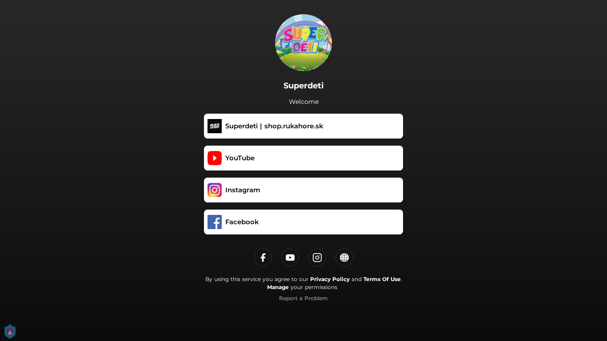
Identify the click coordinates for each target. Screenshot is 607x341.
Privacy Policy (330, 279)
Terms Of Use (382, 279)
